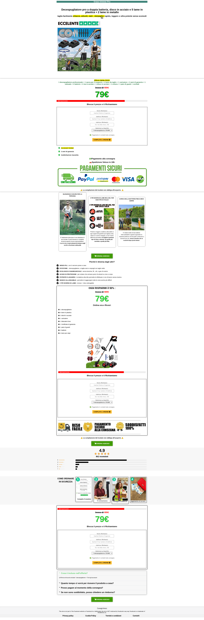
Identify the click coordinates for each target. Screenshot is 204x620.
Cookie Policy (90, 616)
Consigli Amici (102, 608)
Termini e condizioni (113, 616)
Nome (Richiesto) (102, 111)
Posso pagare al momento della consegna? (82, 588)
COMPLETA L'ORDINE (101, 140)
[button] (102, 573)
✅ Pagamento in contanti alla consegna (102, 135)
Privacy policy (68, 616)
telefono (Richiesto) (102, 116)
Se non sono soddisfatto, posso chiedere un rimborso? (88, 592)
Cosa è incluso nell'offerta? (74, 573)
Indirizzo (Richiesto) (102, 122)
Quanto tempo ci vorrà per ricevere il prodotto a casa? (87, 583)
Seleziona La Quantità (102, 128)
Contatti (136, 616)
